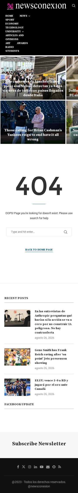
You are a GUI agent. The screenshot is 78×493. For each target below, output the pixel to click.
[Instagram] (29, 467)
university (13, 31)
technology (14, 27)
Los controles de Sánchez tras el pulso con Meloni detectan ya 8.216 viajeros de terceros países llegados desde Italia (33, 88)
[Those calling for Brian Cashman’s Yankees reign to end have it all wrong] (32, 122)
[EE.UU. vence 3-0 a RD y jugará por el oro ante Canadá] (17, 387)
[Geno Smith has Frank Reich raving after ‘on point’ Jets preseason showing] (17, 357)
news (23, 16)
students (12, 51)
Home (9, 16)
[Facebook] (18, 467)
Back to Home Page (39, 249)
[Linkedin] (35, 467)
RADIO (9, 47)
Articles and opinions (14, 37)
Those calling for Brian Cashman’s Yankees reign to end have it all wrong (33, 135)
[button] (6, 100)
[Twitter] (23, 467)
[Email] (48, 467)
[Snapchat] (53, 467)
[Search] (74, 6)
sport (9, 19)
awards (22, 43)
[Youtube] (41, 467)
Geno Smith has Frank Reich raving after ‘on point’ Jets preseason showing (51, 356)
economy (12, 23)
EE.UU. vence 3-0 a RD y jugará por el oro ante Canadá (51, 385)
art (7, 43)
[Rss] (59, 467)
